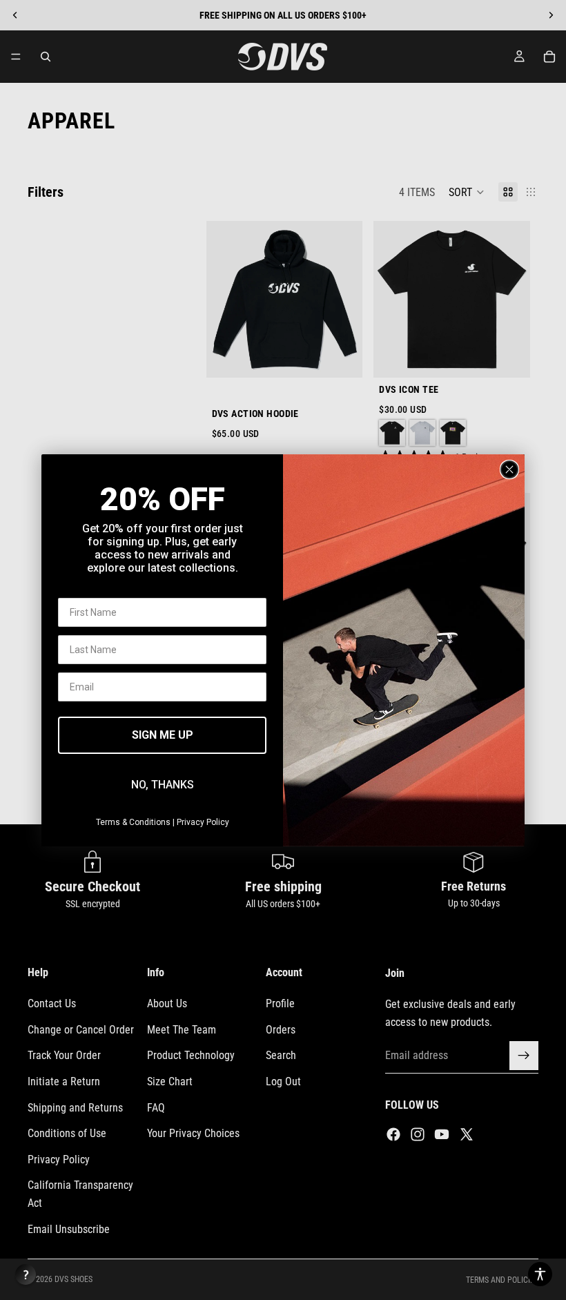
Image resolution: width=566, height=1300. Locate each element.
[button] (540, 1274)
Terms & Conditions (133, 822)
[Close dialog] (509, 469)
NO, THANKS (162, 784)
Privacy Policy (203, 822)
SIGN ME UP (162, 734)
